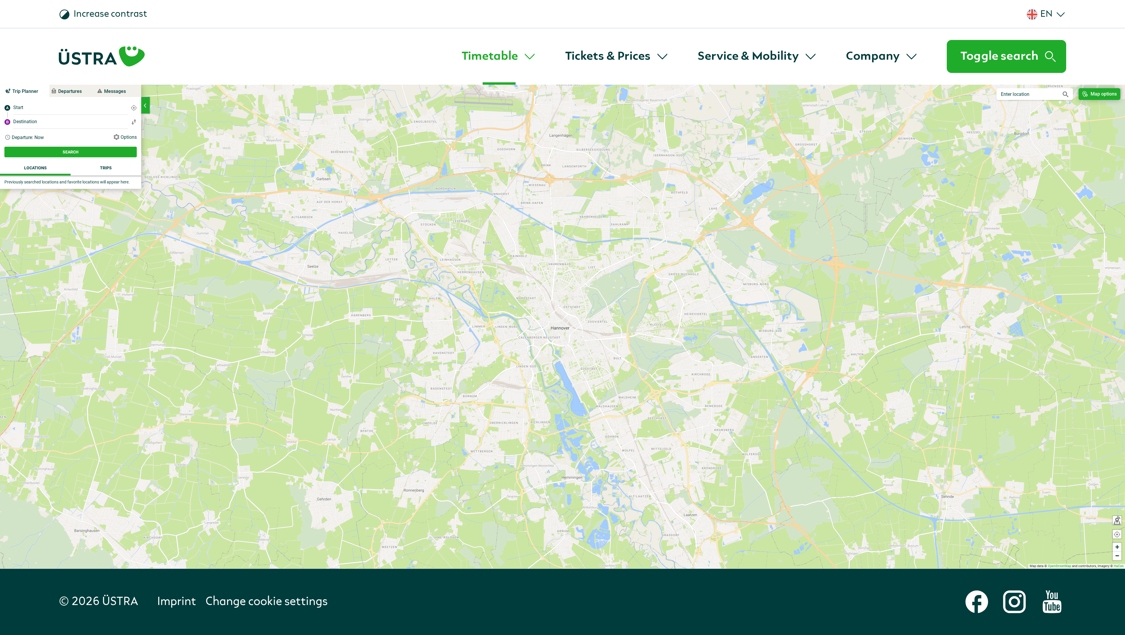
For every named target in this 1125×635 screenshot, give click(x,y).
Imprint (176, 602)
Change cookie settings (267, 602)
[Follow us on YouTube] (1052, 602)
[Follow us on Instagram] (1014, 602)
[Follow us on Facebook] (977, 602)
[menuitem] (499, 56)
